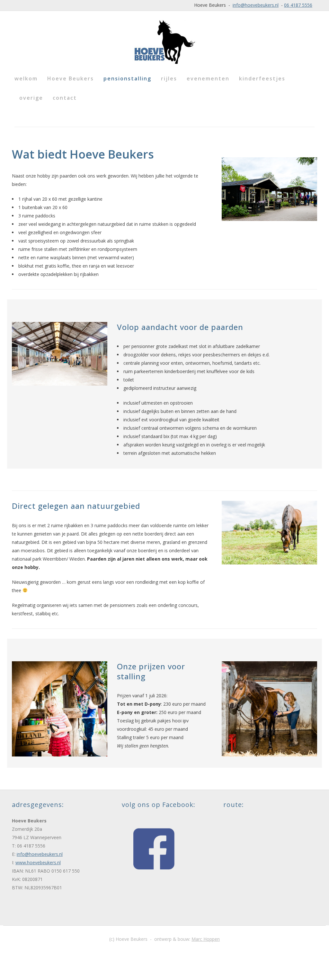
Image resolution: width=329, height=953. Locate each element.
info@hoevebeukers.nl (256, 5)
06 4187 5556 (298, 5)
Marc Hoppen (205, 939)
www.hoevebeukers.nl (38, 862)
